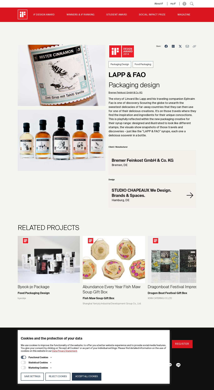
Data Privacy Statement (64, 351)
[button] (184, 4)
